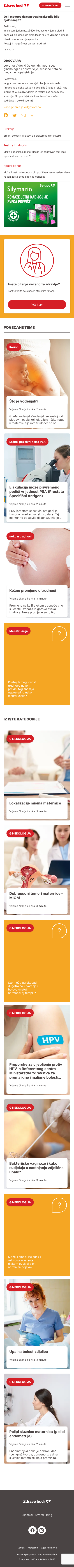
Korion (13, 347)
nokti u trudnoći (20, 536)
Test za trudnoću (15, 145)
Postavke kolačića (47, 1554)
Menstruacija (18, 631)
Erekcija (9, 129)
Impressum (32, 1547)
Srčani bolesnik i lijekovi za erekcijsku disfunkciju (32, 135)
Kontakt (21, 1547)
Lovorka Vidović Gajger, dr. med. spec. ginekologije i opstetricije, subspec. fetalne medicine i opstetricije (33, 69)
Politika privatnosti (26, 1554)
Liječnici (27, 1515)
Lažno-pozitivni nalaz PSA (27, 441)
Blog (49, 1515)
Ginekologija (20, 738)
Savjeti (39, 1515)
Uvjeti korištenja (48, 1547)
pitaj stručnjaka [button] (50, 5)
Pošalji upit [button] (37, 304)
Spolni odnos (12, 166)
